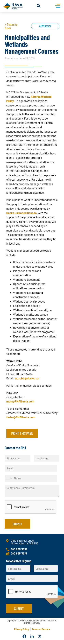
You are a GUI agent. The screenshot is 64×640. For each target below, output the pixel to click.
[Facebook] (24, 636)
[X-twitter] (40, 636)
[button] (38, 6)
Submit (17, 523)
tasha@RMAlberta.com (20, 417)
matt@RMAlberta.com (20, 401)
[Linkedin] (32, 636)
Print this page (22, 433)
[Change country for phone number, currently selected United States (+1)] (9, 478)
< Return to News (11, 26)
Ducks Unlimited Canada (21, 212)
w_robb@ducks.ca (27, 378)
